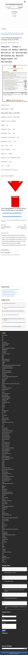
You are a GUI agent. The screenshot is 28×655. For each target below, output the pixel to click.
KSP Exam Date (5, 472)
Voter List (4, 559)
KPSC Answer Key (6, 442)
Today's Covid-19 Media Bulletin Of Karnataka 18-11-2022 (14, 237)
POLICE (3, 512)
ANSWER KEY (5, 349)
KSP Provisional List (6, 477)
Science (3, 540)
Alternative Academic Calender (8, 348)
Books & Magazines (6, 359)
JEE (2, 413)
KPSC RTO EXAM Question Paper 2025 (11, 289)
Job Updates (4, 415)
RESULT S (4, 526)
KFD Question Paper (6, 437)
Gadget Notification (6, 396)
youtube (14, 16)
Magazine (4, 486)
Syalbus (3, 546)
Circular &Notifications (6, 370)
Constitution (4, 375)
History (3, 405)
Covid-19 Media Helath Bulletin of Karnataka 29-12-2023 (14, 241)
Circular (3, 369)
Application (4, 350)
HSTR (3, 407)
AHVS (3, 346)
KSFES (3, 465)
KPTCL (3, 460)
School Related (5, 539)
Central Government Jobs (7, 366)
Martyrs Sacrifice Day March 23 (9, 294)
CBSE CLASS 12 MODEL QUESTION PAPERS (11, 365)
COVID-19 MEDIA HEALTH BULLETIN (12, 33)
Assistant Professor (6, 353)
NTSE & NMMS (5, 497)
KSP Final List (4, 475)
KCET (3, 425)
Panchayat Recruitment (7, 500)
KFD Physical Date (5, 435)
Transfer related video (6, 552)
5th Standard (4, 335)
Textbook (4, 549)
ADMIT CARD (5, 345)
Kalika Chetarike (5, 417)
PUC (3, 516)
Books (3, 358)
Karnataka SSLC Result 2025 (8, 291)
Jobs (3, 416)
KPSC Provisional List (6, 453)
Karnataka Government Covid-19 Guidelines (11, 243)
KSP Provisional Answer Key (8, 476)
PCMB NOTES (5, 507)
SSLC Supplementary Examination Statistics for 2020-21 (6, 227)
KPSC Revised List (6, 459)
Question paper (5, 519)
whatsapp (14, 15)
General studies (5, 399)
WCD (3, 560)
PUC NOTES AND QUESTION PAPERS (10, 517)
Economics (4, 386)
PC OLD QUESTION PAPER (7, 506)
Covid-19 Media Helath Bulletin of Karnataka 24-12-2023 (14, 245)
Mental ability (4, 489)
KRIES (3, 462)
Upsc (3, 554)
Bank (3, 356)
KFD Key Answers (5, 433)
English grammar (5, 389)
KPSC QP (4, 455)
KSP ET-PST (4, 470)
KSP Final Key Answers (6, 473)
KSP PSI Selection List (6, 479)
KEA (3, 426)
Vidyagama (4, 556)
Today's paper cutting (8, 581)
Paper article (4, 502)
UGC (3, 553)
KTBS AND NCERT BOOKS (7, 483)
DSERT (3, 385)
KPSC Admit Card (5, 445)
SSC (3, 543)
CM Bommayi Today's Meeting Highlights (12, 326)
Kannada (4, 420)
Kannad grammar (5, 419)
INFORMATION (5, 410)
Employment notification (7, 388)
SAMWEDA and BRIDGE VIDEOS (9, 534)
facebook (14, 13)
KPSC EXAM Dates (6, 450)
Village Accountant (6, 557)
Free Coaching (5, 395)
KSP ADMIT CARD (6, 467)
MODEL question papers (7, 492)
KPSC (3, 440)
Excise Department (6, 393)
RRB (3, 527)
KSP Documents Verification (8, 469)
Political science (5, 513)
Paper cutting (5, 503)
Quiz (3, 522)
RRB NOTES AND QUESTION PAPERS (10, 529)
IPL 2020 (4, 412)
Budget (3, 362)
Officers (3, 499)
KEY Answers (5, 427)
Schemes (4, 536)
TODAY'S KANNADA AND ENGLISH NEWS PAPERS (14, 322)
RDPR (3, 523)
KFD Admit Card (5, 429)
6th (2, 336)
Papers (3, 504)
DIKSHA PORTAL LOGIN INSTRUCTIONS (10, 383)
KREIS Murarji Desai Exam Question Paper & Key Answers (14, 319)
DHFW (3, 382)
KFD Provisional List (6, 436)
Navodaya (4, 494)
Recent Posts (5, 524)
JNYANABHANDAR (14, 4)
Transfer (3, 550)
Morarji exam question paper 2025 (11, 585)
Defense (3, 380)
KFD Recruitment (5, 439)
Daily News (4, 379)
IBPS (3, 409)
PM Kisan (4, 509)
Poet (3, 510)
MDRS (3, 487)
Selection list (4, 542)
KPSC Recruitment (6, 456)
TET (3, 547)
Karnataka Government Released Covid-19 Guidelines (13, 235)
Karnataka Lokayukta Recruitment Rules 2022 (13, 311)
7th (2, 338)
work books (4, 562)
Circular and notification (7, 372)
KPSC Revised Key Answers (7, 457)
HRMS (3, 406)
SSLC (3, 544)
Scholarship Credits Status (9, 303)
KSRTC (3, 482)
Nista (3, 496)
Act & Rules (4, 342)
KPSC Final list (5, 452)
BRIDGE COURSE (5, 360)
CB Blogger (17, 653)
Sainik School (4, 532)
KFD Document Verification (7, 430)
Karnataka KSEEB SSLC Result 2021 (11, 314)
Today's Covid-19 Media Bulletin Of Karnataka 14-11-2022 (14, 239)
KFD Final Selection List (6, 432)
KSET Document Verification (8, 295)
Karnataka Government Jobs (8, 422)
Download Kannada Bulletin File (12, 213)
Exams (3, 392)
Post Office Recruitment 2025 (10, 598)
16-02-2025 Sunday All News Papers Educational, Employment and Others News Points (14, 603)
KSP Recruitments (6, 480)
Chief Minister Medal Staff (7, 368)
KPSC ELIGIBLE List (6, 449)
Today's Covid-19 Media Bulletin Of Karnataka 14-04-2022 (14, 308)
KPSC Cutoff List (5, 446)
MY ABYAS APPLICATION (7, 493)
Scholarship (4, 537)
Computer (4, 373)
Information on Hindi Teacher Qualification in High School (21, 227)
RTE (3, 530)
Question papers (5, 520)
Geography (4, 400)
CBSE (3, 363)
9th (2, 340)
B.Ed (3, 355)
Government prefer (6, 402)
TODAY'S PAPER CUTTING (10, 572)
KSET (3, 463)
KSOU (3, 466)
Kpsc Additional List (6, 443)
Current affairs (5, 378)
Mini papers (4, 490)
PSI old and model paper (7, 514)
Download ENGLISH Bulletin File (12, 216)
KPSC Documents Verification (8, 447)
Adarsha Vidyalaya (5, 343)
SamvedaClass (5, 533)
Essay (3, 390)
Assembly (4, 352)
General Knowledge (6, 398)
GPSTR (3, 403)
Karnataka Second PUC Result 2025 (10, 292)
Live (3, 485)
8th (2, 339)
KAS (3, 423)
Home (2, 33)
